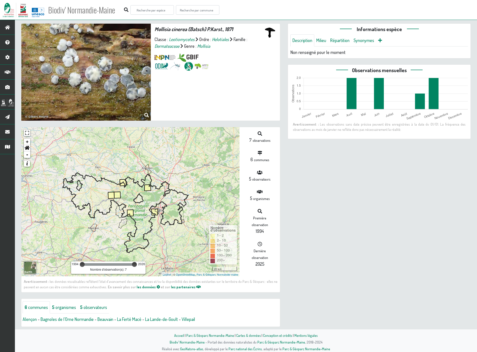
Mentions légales (306, 335)
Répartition (340, 40)
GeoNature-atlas (191, 349)
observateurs (93, 307)
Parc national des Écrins (245, 349)
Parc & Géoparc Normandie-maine (217, 274)
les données (147, 287)
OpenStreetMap (185, 274)
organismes (64, 307)
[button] (27, 148)
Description (302, 40)
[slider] (82, 264)
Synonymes (364, 40)
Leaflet (167, 274)
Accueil (179, 335)
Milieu (321, 40)
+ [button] (27, 141)
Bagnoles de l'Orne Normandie (67, 319)
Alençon (30, 319)
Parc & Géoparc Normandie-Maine (210, 335)
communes (36, 307)
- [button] (27, 154)
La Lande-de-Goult (161, 319)
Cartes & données (248, 335)
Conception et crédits (277, 335)
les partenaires (183, 287)
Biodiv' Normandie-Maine (81, 10)
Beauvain (105, 319)
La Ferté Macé (129, 319)
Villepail (188, 319)
